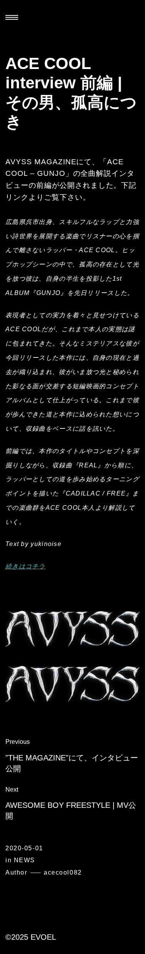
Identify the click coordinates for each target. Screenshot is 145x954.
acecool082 (63, 872)
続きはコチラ (25, 566)
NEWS (24, 860)
